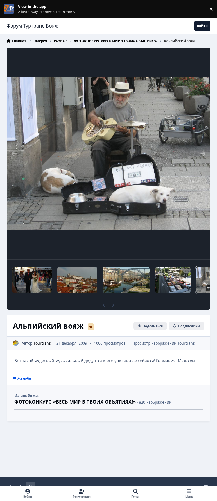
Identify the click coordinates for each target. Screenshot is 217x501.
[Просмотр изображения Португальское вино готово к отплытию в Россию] (126, 280)
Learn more (10, 9)
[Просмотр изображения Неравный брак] (32, 280)
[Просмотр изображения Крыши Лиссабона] (77, 280)
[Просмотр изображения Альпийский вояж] (172, 280)
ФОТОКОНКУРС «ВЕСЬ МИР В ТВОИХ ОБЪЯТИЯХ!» (75, 402)
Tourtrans (42, 343)
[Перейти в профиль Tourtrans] (16, 343)
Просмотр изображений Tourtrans (163, 343)
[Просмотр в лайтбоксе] (109, 153)
